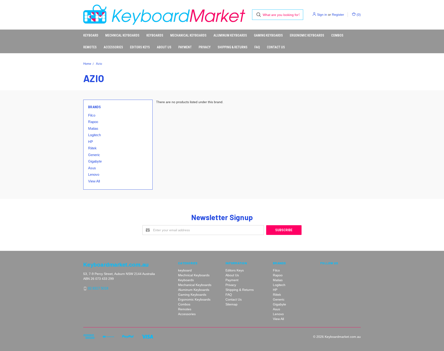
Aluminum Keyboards (230, 35)
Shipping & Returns (232, 47)
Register (338, 14)
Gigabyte (95, 161)
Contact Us (276, 47)
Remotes (90, 47)
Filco (91, 115)
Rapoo (93, 122)
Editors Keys (140, 47)
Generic (94, 155)
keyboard (90, 35)
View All (94, 181)
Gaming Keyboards (268, 35)
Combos (337, 35)
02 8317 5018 (98, 288)
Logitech (94, 135)
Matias (93, 128)
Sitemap (231, 304)
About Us (164, 47)
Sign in (322, 14)
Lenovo (93, 174)
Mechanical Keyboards (188, 35)
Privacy (205, 47)
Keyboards (154, 35)
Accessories (113, 47)
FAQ (257, 47)
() (358, 14)
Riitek (92, 148)
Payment (185, 47)
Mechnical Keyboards (122, 35)
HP (90, 142)
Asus (92, 168)
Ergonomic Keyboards (307, 35)
